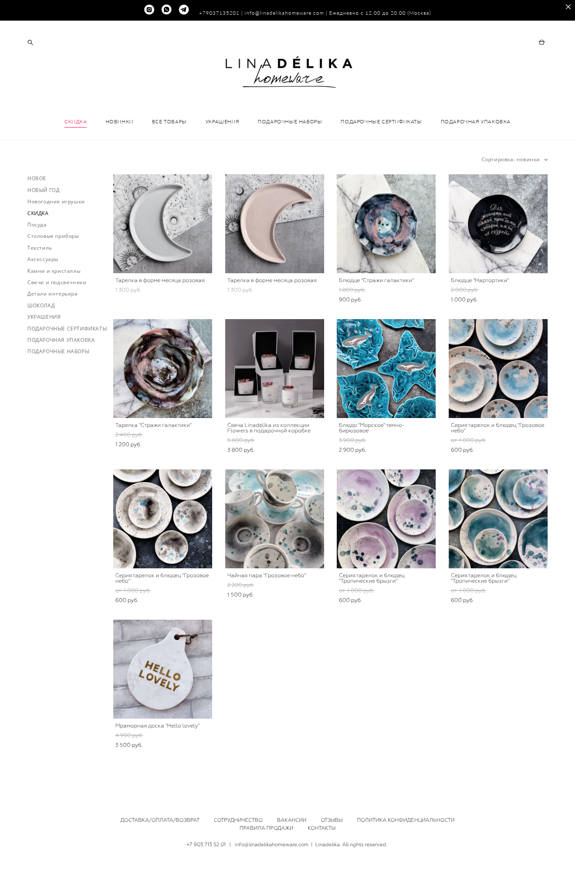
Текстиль (39, 247)
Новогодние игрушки (56, 201)
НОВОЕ (36, 178)
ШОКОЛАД (41, 305)
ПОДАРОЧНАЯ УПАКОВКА (476, 121)
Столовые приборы (53, 236)
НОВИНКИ (119, 121)
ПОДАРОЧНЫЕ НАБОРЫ (290, 121)
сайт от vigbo (287, 868)
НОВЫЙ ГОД (43, 190)
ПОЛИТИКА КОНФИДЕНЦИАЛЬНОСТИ (406, 820)
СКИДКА (75, 121)
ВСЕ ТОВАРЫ (169, 121)
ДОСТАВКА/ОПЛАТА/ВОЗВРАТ (160, 820)
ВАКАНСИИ (291, 820)
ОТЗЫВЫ (332, 820)
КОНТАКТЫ (321, 828)
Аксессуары (43, 259)
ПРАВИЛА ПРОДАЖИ (266, 828)
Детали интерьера (52, 293)
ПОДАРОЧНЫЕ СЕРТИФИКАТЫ (381, 121)
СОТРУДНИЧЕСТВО (238, 820)
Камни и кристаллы (53, 270)
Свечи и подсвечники (56, 282)
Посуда (37, 224)
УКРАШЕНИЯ (222, 121)
